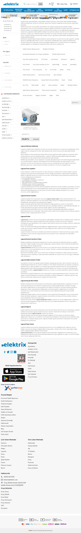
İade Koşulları (5, 406)
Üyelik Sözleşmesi (6, 401)
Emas (3, 454)
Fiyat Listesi (4, 434)
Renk (4, 38)
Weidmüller (31, 443)
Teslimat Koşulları (6, 404)
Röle (57, 95)
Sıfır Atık (4, 126)
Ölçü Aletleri (58, 75)
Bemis (3, 468)
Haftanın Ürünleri (7, 138)
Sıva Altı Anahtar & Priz (30, 59)
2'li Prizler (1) (7, 24)
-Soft (30, 530)
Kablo (3, 132)
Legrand (3, 451)
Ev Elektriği (58, 10)
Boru (43, 85)
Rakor (62, 85)
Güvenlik (48, 10)
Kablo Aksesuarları (29, 75)
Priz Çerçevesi (37, 70)
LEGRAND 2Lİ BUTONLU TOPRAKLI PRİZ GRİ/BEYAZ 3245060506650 (30, 128)
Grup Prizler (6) (8, 21)
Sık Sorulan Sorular (7, 431)
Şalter (62, 70)
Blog (2, 429)
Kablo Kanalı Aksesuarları (31, 49)
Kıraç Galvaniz (5, 502)
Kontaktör (73, 64)
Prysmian (31, 462)
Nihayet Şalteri (72, 85)
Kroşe (70, 80)
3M (29, 448)
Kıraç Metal (4, 497)
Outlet (4, 129)
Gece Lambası (52, 85)
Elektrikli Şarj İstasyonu (30, 80)
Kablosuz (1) (8, 66)
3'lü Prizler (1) (8, 26)
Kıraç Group (5, 491)
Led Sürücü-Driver (44, 75)
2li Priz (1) (7, 55)
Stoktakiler (7, 73)
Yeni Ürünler (8, 87)
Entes (3, 457)
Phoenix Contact (6, 465)
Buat (63, 80)
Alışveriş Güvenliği (6, 420)
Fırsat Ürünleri (6, 135)
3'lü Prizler (26, 64)
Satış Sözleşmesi (6, 409)
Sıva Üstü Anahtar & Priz (41, 64)
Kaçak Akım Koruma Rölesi (50, 80)
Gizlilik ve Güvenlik (7, 412)
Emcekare (4, 508)
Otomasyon (74, 10)
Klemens (64, 59)
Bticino (30, 454)
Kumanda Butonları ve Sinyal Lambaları (36, 54)
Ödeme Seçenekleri (7, 426)
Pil (46, 70)
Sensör (64, 64)
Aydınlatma (8, 10)
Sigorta (72, 59)
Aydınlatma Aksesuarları (31, 90)
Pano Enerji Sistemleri (49, 90)
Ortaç (29, 459)
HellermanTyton (33, 465)
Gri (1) (6, 44)
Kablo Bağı (55, 64)
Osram (3, 462)
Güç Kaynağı (39, 10)
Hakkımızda (4, 423)
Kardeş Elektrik (32, 446)
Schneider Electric (6, 446)
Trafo (68, 70)
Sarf (66, 10)
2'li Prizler (44, 59)
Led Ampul (54, 59)
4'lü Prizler (26, 70)
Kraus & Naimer (33, 468)
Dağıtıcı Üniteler (41, 95)
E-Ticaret (34, 530)
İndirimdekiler (8, 80)
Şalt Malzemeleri (29, 10)
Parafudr (63, 90)
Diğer (51, 95)
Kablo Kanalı (5, 122)
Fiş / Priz (25, 85)
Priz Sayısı (6, 51)
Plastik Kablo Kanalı (58, 54)
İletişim (3, 417)
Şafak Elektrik (5, 459)
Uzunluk (6, 62)
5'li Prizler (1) (7, 30)
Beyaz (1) (7, 41)
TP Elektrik (31, 451)
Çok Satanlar (32, 374)
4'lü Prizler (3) (8, 28)
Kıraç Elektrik (5, 494)
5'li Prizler (53, 70)
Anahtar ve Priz (18, 10)
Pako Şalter (35, 85)
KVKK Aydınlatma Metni (8, 415)
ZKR (2, 505)
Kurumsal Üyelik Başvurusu (9, 398)
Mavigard (31, 457)
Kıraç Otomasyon (6, 500)
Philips (3, 448)
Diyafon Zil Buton (48, 49)
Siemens (3, 443)
